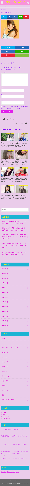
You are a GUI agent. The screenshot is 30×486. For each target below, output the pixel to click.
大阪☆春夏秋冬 (6, 381)
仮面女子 (4, 371)
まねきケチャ (5, 362)
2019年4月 (5, 325)
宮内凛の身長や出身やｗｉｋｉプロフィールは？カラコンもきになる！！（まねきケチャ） (14, 245)
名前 (2, 88)
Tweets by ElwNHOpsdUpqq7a (10, 472)
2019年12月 (5, 287)
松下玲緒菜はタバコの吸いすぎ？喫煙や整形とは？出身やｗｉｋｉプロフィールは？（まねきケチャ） (14, 236)
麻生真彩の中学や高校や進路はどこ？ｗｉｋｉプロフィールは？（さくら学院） (14, 222)
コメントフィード (6, 416)
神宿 (3, 395)
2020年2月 (5, 278)
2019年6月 (5, 316)
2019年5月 (5, 321)
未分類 (4, 385)
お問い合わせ (17, 480)
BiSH (3, 338)
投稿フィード (5, 414)
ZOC (3, 343)
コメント (3, 72)
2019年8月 (5, 306)
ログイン (3, 412)
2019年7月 (5, 311)
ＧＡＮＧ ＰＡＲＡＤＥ (9, 399)
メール (3, 94)
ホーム (11, 480)
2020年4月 (5, 269)
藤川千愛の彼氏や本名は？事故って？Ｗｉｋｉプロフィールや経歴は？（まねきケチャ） (14, 254)
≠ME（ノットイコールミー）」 (11, 347)
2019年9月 (5, 302)
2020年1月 (5, 283)
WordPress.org (5, 418)
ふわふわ (4, 357)
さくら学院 (5, 352)
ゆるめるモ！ (5, 366)
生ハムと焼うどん (7, 390)
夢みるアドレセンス (7, 376)
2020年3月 (5, 273)
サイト (3, 100)
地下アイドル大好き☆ (15, 2)
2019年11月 (5, 292)
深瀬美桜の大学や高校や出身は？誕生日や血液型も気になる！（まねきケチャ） (14, 229)
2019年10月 (5, 297)
